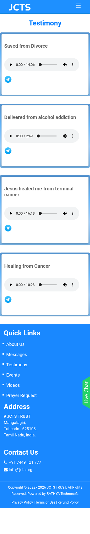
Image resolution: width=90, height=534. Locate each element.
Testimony (16, 364)
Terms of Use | (46, 502)
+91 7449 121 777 (25, 462)
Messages (16, 354)
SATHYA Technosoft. (62, 494)
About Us (15, 344)
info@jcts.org (20, 469)
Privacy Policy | (23, 502)
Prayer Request (21, 395)
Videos (13, 385)
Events (13, 375)
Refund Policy (68, 502)
